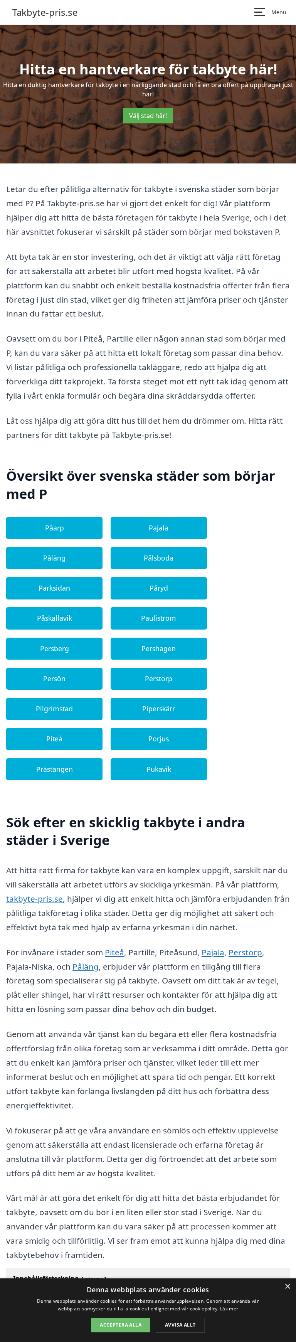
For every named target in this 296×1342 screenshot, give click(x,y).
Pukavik (158, 769)
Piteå (54, 738)
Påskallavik (54, 618)
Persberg (54, 648)
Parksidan (54, 588)
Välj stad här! (148, 115)
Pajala (158, 527)
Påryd (159, 588)
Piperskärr (158, 708)
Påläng (54, 557)
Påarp (54, 527)
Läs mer (229, 1308)
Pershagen (158, 648)
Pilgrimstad (54, 708)
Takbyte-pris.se (45, 12)
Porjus (158, 738)
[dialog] (148, 1310)
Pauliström (158, 618)
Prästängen (54, 769)
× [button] (287, 1287)
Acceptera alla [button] (120, 1325)
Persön (54, 678)
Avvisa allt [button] (180, 1325)
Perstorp (158, 678)
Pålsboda (158, 557)
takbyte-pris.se (34, 898)
